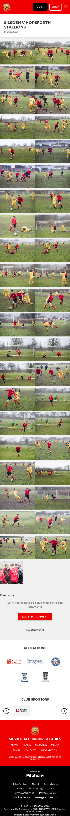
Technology (36, 788)
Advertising (51, 784)
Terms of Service (24, 793)
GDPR (51, 788)
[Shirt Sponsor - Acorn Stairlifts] (22, 711)
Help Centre (19, 784)
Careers (19, 788)
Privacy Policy (47, 793)
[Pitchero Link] (35, 776)
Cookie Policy (21, 797)
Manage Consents (46, 797)
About (35, 784)
